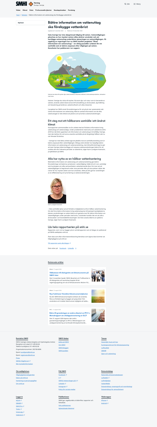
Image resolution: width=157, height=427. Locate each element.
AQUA (28, 400)
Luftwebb (114, 378)
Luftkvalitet (105, 348)
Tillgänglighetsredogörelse (25, 375)
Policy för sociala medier (67, 389)
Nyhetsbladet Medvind (66, 408)
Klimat (25, 10)
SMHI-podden (63, 351)
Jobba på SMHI (64, 342)
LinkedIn (71, 248)
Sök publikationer (65, 405)
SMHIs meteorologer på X (77, 381)
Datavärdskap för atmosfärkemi (112, 389)
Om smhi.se (20, 384)
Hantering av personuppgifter (26, 381)
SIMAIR (103, 351)
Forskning (71, 10)
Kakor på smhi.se (22, 378)
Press (18, 358)
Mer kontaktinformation (24, 364)
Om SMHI (62, 345)
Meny (138, 4)
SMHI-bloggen (64, 348)
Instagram (72, 386)
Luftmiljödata (105, 381)
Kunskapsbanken (60, 10)
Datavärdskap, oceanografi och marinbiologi (116, 386)
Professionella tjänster (43, 10)
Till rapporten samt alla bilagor (59, 243)
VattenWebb (105, 384)
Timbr (28, 409)
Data (31, 10)
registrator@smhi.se (28, 355)
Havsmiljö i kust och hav (109, 342)
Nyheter (24, 15)
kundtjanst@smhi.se (28, 352)
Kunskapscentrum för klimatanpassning (115, 345)
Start (18, 15)
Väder (18, 10)
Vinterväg (29, 412)
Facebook (63, 248)
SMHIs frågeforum (32, 361)
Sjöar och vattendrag (108, 354)
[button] (127, 4)
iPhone (113, 400)
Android (113, 403)
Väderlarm (29, 415)
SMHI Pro (29, 406)
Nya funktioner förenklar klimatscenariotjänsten (69, 294)
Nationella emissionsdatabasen (112, 375)
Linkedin (71, 383)
